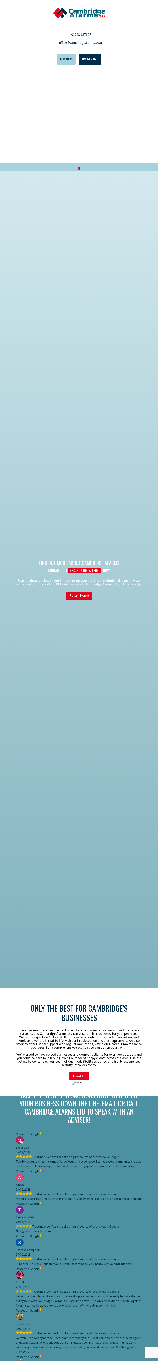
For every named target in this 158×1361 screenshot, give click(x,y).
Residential (90, 59)
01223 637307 (81, 34)
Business (66, 59)
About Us (79, 1076)
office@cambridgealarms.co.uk (81, 42)
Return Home (79, 595)
